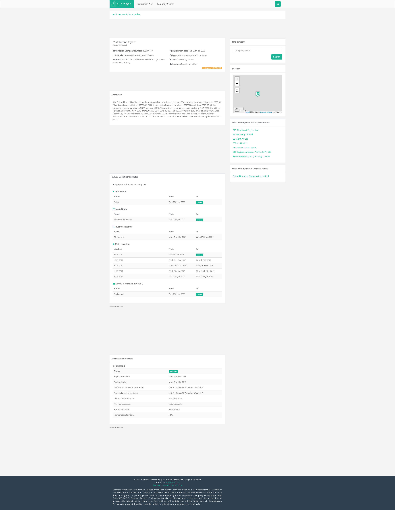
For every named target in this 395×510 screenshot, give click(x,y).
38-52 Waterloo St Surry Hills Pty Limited (251, 156)
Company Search (165, 3)
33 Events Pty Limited (243, 134)
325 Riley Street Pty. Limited (245, 130)
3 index (136, 14)
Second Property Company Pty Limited (251, 176)
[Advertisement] (197, 28)
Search (276, 56)
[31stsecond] (257, 94)
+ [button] (237, 79)
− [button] (237, 83)
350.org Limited (240, 143)
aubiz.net (117, 14)
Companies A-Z (144, 3)
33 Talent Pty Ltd (240, 138)
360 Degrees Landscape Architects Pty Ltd (252, 152)
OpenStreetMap (266, 112)
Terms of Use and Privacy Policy (167, 485)
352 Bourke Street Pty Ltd (244, 147)
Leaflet (247, 112)
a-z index (127, 14)
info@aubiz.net (173, 482)
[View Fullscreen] (237, 90)
